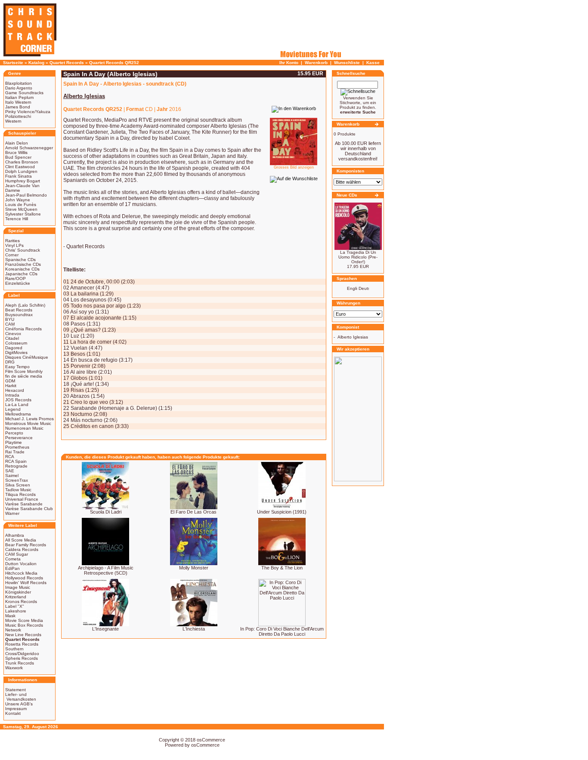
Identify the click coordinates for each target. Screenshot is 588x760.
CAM (10, 324)
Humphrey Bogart (22, 180)
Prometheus (17, 447)
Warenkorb (316, 62)
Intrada (12, 395)
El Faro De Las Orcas (193, 511)
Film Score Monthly (24, 371)
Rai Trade (15, 451)
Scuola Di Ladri (105, 511)
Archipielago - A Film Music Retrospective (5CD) (105, 570)
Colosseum (16, 343)
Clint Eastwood (20, 166)
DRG (10, 362)
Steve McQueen (21, 209)
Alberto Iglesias (352, 337)
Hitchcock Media (21, 573)
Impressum (16, 708)
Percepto (14, 433)
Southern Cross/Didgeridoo (22, 651)
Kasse (373, 62)
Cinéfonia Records (23, 328)
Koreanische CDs (22, 269)
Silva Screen (17, 485)
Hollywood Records (24, 577)
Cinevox (13, 333)
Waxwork (14, 667)
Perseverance (19, 437)
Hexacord (14, 390)
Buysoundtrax (19, 314)
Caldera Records (21, 549)
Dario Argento (18, 88)
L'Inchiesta (194, 628)
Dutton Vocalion (21, 563)
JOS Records (18, 399)
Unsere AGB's (19, 704)
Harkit (10, 385)
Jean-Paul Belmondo (26, 195)
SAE (9, 470)
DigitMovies (16, 352)
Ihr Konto (288, 62)
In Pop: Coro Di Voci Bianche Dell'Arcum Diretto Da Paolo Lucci (282, 631)
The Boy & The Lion (282, 567)
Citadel (12, 338)
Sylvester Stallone (23, 214)
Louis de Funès (20, 204)
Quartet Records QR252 (114, 62)
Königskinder (18, 592)
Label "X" (14, 606)
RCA (9, 456)
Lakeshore (15, 611)
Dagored (13, 347)
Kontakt (13, 713)
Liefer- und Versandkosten (20, 697)
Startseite (13, 62)
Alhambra (14, 535)
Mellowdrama (18, 414)
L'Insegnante (105, 628)
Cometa (13, 559)
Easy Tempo (17, 366)
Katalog (36, 62)
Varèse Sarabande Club (29, 508)
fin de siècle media (23, 376)
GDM (10, 380)
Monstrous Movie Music (28, 423)
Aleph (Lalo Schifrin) (25, 305)
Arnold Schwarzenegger (29, 147)
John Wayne (17, 199)
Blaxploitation (18, 83)
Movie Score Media (24, 620)
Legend (13, 409)
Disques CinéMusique (26, 357)
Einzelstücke (17, 283)
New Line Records (23, 634)
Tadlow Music (18, 489)
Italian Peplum (19, 97)
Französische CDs (23, 264)
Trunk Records (19, 663)
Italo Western (18, 102)
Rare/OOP (15, 278)
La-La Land (16, 404)
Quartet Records (67, 62)
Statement (15, 689)
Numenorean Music (24, 428)
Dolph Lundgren (21, 171)
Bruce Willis (16, 152)
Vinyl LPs (14, 245)
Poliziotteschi (18, 116)
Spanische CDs (20, 259)
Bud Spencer (18, 157)
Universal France (21, 499)
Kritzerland (15, 596)
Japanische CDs (21, 273)
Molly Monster (193, 567)
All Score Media (20, 540)
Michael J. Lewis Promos (29, 418)
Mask (10, 615)
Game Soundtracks (24, 92)
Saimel (12, 475)
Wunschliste (347, 62)
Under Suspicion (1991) (281, 511)
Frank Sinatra (18, 176)
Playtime (13, 442)
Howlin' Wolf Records (25, 582)
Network (13, 630)
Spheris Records (21, 658)
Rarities (12, 240)
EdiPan (12, 568)
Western (13, 121)
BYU (9, 319)
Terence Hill (16, 218)
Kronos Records (21, 601)
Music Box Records (24, 625)
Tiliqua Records (20, 494)
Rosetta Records (21, 644)
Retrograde (16, 466)
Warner (12, 513)
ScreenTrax (16, 480)
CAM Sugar (16, 554)
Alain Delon (16, 143)
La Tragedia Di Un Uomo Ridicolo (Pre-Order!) (358, 257)
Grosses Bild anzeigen (294, 167)
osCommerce (211, 739)
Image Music (17, 587)
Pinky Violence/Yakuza (27, 111)
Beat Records (18, 310)
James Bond (17, 107)
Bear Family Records (25, 544)
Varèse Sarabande (24, 504)
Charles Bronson (21, 162)
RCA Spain (16, 461)
